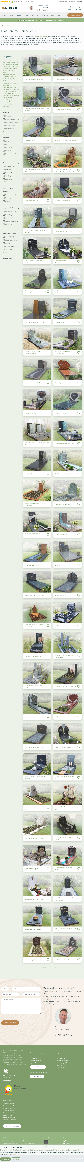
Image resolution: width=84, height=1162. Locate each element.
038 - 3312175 (6, 1078)
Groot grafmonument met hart (64, 109)
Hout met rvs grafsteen (32, 565)
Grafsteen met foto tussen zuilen (65, 686)
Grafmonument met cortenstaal (34, 322)
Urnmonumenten (62, 1058)
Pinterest (67, 1141)
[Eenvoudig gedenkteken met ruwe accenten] (67, 339)
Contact (52, 15)
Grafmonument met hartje (33, 383)
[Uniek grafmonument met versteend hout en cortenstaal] (67, 156)
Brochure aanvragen (76, 1)
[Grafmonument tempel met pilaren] (67, 855)
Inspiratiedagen (62, 1)
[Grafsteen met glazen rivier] (67, 460)
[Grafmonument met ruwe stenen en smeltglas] (37, 156)
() (8, 116)
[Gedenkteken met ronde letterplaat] (67, 248)
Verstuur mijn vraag (10, 1022)
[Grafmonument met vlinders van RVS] (67, 278)
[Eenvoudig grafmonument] (67, 217)
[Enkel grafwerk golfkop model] (37, 582)
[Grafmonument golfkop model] (37, 733)
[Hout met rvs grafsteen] (37, 551)
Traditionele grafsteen (31, 960)
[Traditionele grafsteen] (37, 946)
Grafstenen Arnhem (8, 1110)
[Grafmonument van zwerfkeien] (37, 824)
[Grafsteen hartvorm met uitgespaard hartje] (37, 339)
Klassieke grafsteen (61, 322)
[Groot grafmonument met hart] (67, 96)
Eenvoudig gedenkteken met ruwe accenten (64, 352)
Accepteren (5, 1159)
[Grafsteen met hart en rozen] (37, 399)
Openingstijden (37, 1076)
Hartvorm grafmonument (63, 717)
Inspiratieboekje (44, 15)
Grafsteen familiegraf (31, 869)
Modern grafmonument (62, 201)
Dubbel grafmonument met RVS (65, 79)
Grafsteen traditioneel (62, 960)
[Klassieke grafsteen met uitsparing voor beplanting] (37, 278)
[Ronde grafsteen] (37, 126)
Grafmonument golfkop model (34, 747)
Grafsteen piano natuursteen (33, 656)
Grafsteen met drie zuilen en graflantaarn (64, 656)
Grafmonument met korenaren (34, 79)
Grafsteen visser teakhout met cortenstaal (34, 626)
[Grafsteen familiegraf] (37, 855)
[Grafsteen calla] (37, 703)
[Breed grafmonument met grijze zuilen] (37, 673)
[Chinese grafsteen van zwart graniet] (67, 824)
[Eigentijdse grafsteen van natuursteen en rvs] (37, 521)
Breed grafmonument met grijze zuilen (35, 686)
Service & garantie (28, 1143)
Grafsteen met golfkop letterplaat (65, 140)
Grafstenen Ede (7, 1115)
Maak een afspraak (75, 15)
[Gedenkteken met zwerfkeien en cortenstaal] (37, 490)
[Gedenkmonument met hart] (67, 490)
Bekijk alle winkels (38, 1067)
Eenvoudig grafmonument (63, 231)
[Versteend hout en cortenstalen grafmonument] (67, 794)
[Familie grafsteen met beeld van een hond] (37, 764)
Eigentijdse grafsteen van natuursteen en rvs (32, 535)
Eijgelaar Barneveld (35, 1058)
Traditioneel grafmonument (33, 929)
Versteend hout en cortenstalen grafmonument (65, 808)
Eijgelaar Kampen (35, 1056)
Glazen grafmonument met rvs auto (64, 778)
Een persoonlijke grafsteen (10, 1143)
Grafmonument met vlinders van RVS (65, 292)
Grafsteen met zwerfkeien (33, 201)
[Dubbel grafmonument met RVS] (67, 65)
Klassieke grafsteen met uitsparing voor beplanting (35, 292)
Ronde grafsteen (30, 140)
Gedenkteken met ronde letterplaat (63, 261)
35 (62, 967)
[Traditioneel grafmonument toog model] (67, 915)
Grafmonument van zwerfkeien (34, 838)
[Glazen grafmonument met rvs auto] (67, 764)
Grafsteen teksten (62, 1065)
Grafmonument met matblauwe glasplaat (34, 110)
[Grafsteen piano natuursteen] (37, 642)
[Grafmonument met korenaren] (37, 65)
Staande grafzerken (61, 535)
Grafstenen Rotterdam (9, 1119)
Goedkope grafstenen (63, 1063)
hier (14, 1154)
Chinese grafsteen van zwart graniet (64, 838)
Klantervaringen (34, 15)
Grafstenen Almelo (8, 1103)
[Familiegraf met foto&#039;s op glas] (37, 430)
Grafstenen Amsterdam (9, 1108)
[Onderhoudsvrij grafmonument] (37, 460)
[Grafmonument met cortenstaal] (37, 308)
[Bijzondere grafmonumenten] (67, 733)
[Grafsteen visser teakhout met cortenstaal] (37, 612)
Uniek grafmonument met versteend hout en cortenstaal (64, 170)
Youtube (67, 1143)
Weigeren (16, 1159)
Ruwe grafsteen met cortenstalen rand (35, 808)
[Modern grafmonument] (67, 187)
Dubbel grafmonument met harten (66, 383)
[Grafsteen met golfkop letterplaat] (67, 126)
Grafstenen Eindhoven (9, 1117)
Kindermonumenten (62, 1060)
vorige (44, 967)
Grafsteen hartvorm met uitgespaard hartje (32, 352)
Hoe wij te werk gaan (9, 1141)
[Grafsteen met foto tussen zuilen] (67, 673)
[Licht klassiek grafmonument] (37, 885)
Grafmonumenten (62, 1056)
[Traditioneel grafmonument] (37, 915)
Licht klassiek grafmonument (34, 899)
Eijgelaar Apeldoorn (35, 1060)
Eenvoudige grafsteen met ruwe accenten (35, 231)
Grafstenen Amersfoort (9, 1106)
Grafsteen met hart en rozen (33, 413)
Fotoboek (12, 15)
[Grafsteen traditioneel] (67, 946)
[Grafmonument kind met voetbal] (67, 430)
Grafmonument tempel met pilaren (63, 869)
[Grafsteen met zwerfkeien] (37, 187)
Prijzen (26, 15)
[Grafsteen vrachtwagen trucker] (67, 612)
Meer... (5, 131)
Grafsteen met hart (61, 413)
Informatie (19, 15)
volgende (52, 971)
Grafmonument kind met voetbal (65, 443)
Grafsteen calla (29, 717)
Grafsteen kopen (61, 1067)
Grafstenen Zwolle (8, 1122)
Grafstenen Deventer (9, 1113)
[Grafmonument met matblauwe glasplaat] (37, 96)
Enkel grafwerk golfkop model (34, 595)
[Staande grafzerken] (67, 521)
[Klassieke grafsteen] (67, 308)
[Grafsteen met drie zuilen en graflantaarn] (67, 642)
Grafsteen (58, 565)
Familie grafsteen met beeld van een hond (35, 778)
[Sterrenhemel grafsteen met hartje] (37, 248)
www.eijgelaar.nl (7, 1080)
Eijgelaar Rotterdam (35, 1063)
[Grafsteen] (67, 551)
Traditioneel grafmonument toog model (65, 929)
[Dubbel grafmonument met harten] (67, 369)
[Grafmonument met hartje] (37, 369)
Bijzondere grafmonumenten (64, 747)
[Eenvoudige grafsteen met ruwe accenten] (37, 217)
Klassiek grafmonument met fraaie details (64, 899)
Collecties (4, 15)
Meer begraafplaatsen (12, 1126)
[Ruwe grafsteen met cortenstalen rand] (37, 794)
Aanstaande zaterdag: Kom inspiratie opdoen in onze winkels (42, 20)
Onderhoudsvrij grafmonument (34, 474)
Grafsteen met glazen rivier (63, 474)
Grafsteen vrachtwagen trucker (65, 626)
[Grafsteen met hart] (67, 399)
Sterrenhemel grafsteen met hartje (33, 261)
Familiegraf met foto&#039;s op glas (35, 444)
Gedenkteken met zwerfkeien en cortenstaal (35, 504)
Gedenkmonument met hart (64, 504)
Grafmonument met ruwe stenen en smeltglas (35, 170)
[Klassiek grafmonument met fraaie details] (67, 885)
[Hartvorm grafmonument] (67, 703)
